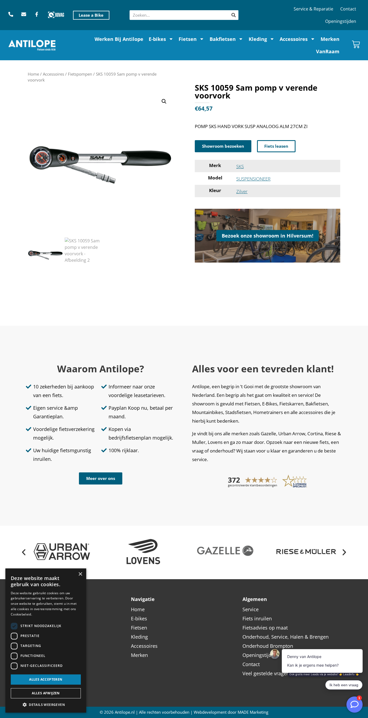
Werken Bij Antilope (119, 39)
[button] (164, 101)
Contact (348, 9)
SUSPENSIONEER (253, 179)
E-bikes (157, 39)
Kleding (258, 39)
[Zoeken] (233, 15)
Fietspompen (80, 74)
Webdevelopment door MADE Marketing (231, 712)
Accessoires (294, 39)
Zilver (242, 191)
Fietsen (188, 39)
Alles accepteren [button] (45, 679)
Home (33, 74)
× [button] (80, 574)
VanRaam (327, 51)
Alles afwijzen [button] (46, 693)
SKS (240, 166)
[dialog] (45, 640)
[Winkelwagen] (356, 44)
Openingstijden (340, 21)
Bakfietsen (223, 39)
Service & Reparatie (313, 9)
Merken (330, 39)
